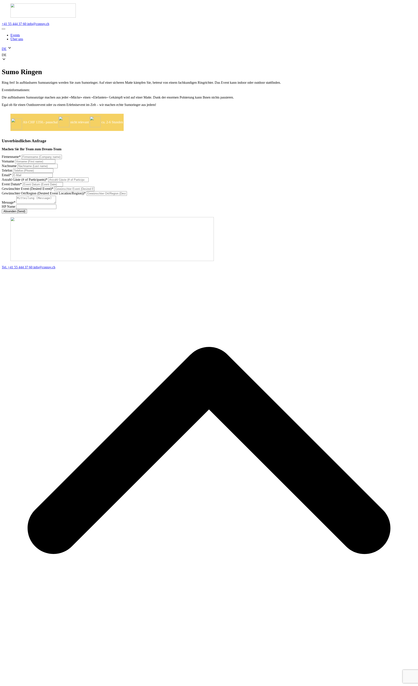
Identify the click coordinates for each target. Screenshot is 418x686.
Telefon (7, 170)
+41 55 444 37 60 (14, 24)
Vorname (8, 161)
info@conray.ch (38, 24)
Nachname (9, 166)
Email (7, 175)
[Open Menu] (3, 29)
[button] (209, 55)
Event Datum (12, 184)
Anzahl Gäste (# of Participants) (24, 179)
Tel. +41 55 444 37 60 (17, 267)
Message (8, 202)
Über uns (16, 39)
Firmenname (11, 157)
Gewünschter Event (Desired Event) (27, 189)
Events (15, 35)
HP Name (9, 206)
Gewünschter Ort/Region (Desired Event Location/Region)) (44, 193)
